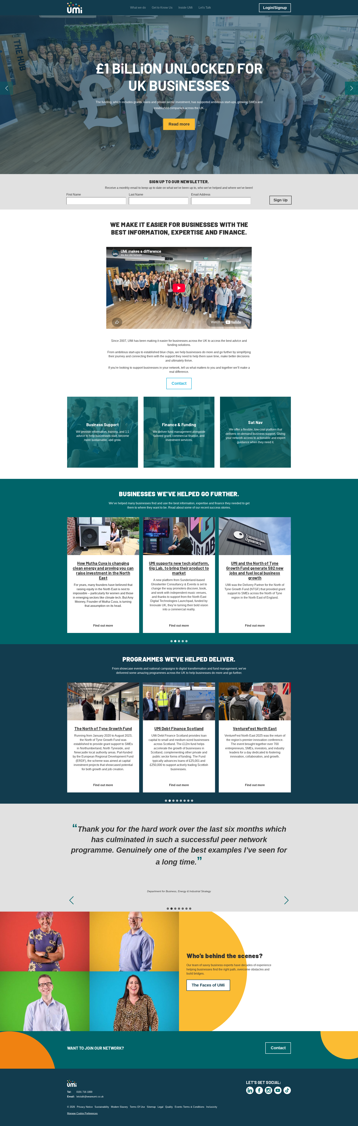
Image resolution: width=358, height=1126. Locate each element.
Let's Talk (205, 7)
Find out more (179, 115)
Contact (179, 383)
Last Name (136, 194)
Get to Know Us (162, 7)
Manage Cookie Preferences (82, 1113)
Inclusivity (211, 1106)
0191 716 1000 (84, 1092)
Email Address (200, 194)
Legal (160, 1106)
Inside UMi (185, 7)
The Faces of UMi (208, 985)
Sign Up (281, 200)
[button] (6, 88)
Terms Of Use (137, 1106)
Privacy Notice (85, 1106)
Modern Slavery (119, 1106)
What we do (138, 7)
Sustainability (102, 1106)
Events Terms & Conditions (189, 1106)
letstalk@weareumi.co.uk (90, 1096)
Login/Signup (275, 8)
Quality (169, 1106)
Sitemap (151, 1106)
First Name (73, 194)
